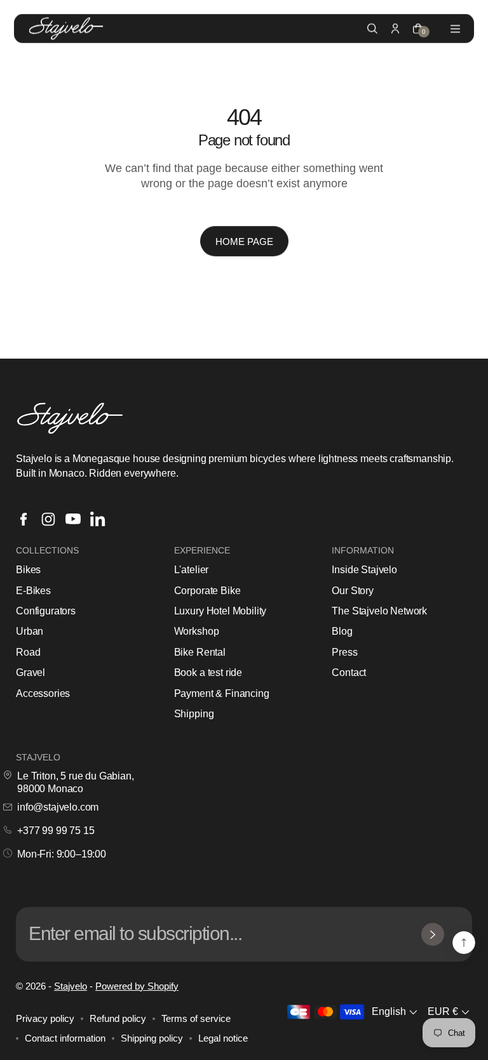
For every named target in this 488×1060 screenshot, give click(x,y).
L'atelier (191, 569)
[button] (396, 1012)
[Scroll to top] (464, 942)
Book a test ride (208, 672)
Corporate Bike (207, 590)
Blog (342, 631)
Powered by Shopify (137, 986)
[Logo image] (66, 28)
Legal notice (223, 1038)
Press (344, 652)
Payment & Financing (221, 693)
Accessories (43, 693)
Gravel (30, 672)
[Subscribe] (432, 934)
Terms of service (196, 1018)
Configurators (46, 611)
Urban (29, 631)
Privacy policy (45, 1018)
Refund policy (118, 1018)
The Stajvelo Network (379, 611)
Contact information (65, 1038)
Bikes (28, 569)
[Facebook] (23, 519)
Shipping (194, 713)
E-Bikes (33, 590)
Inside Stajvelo (364, 569)
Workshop (196, 631)
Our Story (353, 590)
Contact (349, 672)
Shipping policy (152, 1038)
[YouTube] (73, 519)
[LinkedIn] (97, 519)
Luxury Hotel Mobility (220, 611)
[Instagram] (48, 519)
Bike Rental (200, 652)
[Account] (395, 28)
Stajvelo (70, 986)
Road (28, 652)
